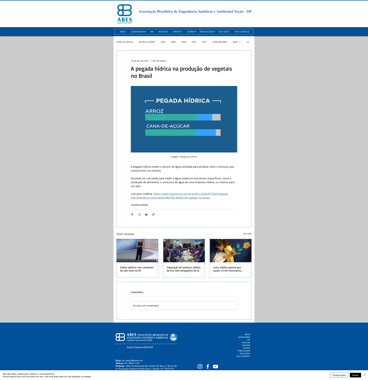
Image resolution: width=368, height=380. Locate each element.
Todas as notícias (124, 41)
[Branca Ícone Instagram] (200, 366)
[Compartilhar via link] (153, 214)
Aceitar (355, 375)
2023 (183, 41)
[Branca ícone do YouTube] (215, 366)
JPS (248, 340)
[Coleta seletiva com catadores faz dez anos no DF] (137, 250)
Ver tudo (247, 233)
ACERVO (246, 348)
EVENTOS (246, 345)
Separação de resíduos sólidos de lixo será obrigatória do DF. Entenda (184, 269)
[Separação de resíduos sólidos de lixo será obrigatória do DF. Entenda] (184, 250)
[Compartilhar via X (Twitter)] (139, 214)
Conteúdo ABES (219, 41)
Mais (235, 41)
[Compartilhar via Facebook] (132, 214)
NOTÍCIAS (246, 343)
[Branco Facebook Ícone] (208, 366)
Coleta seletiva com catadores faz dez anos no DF (136, 269)
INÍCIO (247, 334)
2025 (163, 41)
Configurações (339, 375)
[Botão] (124, 14)
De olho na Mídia (147, 41)
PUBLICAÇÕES (244, 351)
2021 (204, 41)
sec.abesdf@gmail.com (132, 360)
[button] (138, 31)
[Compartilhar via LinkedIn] (146, 214)
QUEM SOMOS (244, 337)
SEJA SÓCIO (245, 354)
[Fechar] (364, 375)
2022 (194, 41)
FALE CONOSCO (243, 356)
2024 (173, 41)
